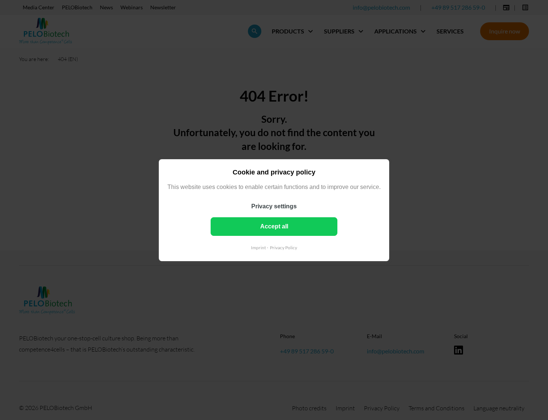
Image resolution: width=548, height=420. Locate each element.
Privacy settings (274, 206)
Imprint (258, 247)
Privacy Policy (283, 247)
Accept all (274, 226)
